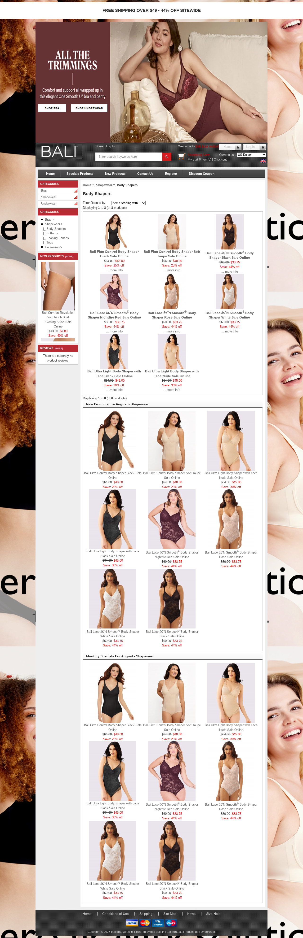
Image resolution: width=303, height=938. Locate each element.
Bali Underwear (205, 931)
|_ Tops (47, 242)
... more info (114, 270)
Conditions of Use (115, 914)
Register (171, 173)
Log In (110, 146)
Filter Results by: (94, 203)
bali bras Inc (158, 931)
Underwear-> (53, 247)
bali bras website (208, 146)
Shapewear (48, 197)
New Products (115, 173)
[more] (68, 256)
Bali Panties (186, 931)
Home (99, 146)
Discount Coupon (201, 173)
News (191, 914)
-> (54, 224)
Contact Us (145, 173)
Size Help (213, 914)
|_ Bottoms (49, 233)
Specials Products (80, 173)
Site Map (170, 914)
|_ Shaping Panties (55, 238)
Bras (44, 190)
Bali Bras (172, 931)
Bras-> (49, 219)
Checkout (220, 159)
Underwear (48, 203)
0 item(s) (205, 159)
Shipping (145, 914)
